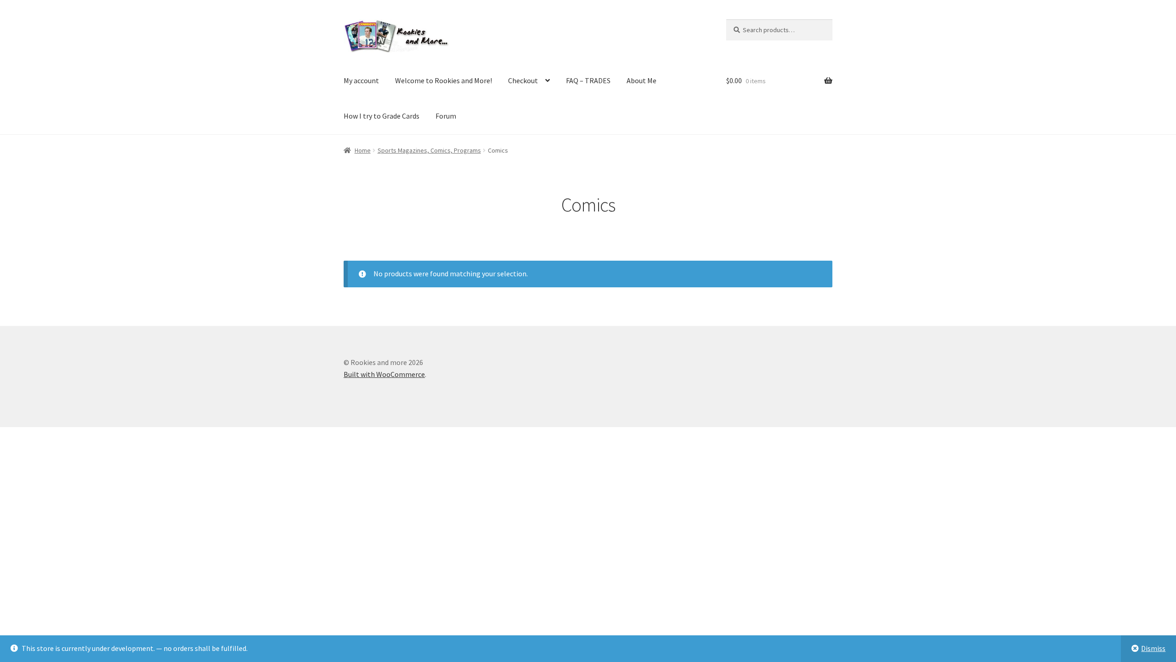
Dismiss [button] (1153, 648)
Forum (445, 115)
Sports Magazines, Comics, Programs (429, 150)
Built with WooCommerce (384, 374)
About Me (641, 80)
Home (363, 150)
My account (361, 80)
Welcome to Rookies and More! (443, 80)
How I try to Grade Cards (381, 115)
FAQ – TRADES (588, 80)
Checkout (523, 80)
